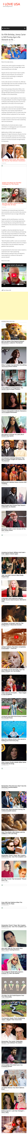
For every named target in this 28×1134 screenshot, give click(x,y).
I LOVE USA (11, 4)
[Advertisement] (14, 18)
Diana (11, 42)
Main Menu (6, 28)
